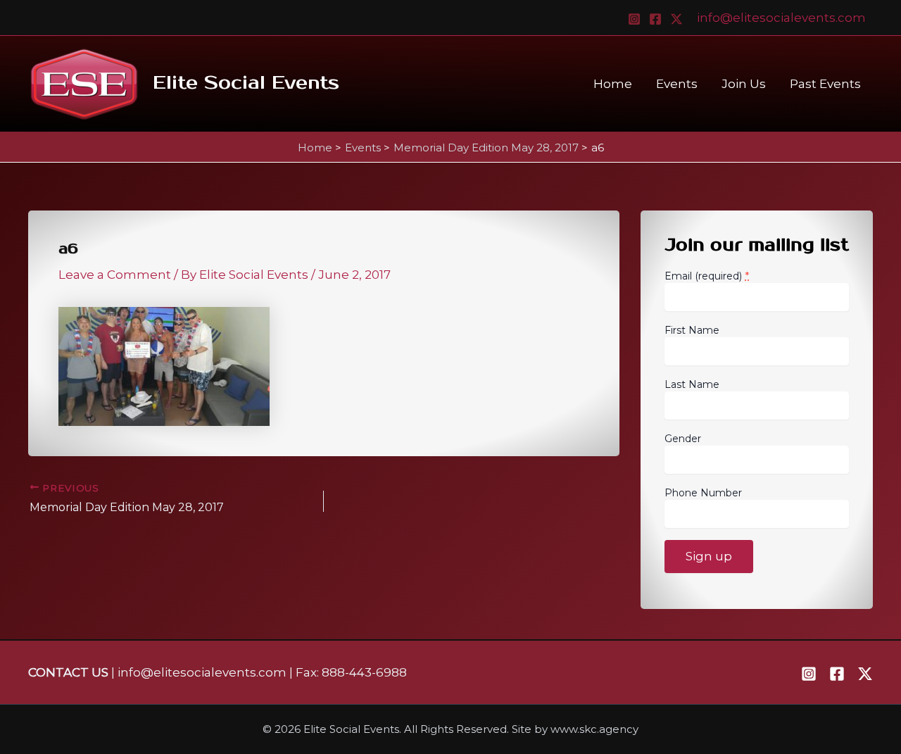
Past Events (825, 84)
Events (677, 84)
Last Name (691, 384)
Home (612, 84)
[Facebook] (655, 19)
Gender (682, 438)
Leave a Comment (114, 275)
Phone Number (703, 492)
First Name (691, 330)
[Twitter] (676, 19)
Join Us (744, 84)
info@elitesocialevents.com (781, 18)
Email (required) (707, 275)
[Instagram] (634, 19)
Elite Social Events (246, 83)
